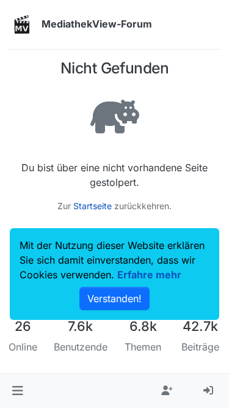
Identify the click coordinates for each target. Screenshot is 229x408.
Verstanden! (114, 298)
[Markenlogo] (22, 24)
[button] (17, 391)
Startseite (92, 206)
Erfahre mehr (149, 275)
